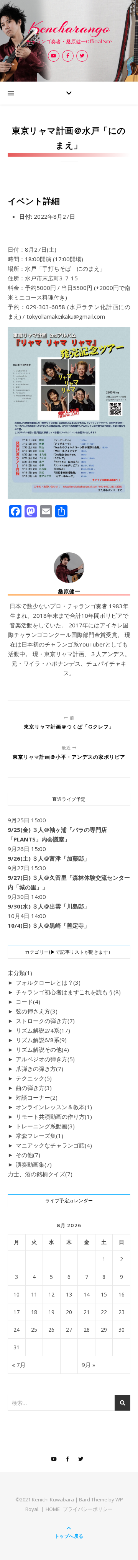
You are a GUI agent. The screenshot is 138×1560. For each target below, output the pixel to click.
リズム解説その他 (42, 1049)
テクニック (34, 1078)
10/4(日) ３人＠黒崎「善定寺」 (49, 925)
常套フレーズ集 (39, 1135)
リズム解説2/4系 (43, 1030)
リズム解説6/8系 (41, 1040)
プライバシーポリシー (88, 1509)
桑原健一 (69, 591)
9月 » (88, 1364)
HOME (53, 1509)
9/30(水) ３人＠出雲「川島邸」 (49, 906)
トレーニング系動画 (45, 1126)
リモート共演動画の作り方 (54, 1116)
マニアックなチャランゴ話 (54, 1145)
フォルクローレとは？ (48, 982)
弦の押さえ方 (37, 1011)
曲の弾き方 (34, 1088)
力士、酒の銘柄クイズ (40, 1174)
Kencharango (69, 27)
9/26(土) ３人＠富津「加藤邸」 (49, 858)
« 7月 (19, 1364)
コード (28, 1001)
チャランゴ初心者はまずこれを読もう (68, 992)
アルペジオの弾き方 (45, 1059)
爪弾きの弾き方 (39, 1068)
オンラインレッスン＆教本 (54, 1107)
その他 (28, 1155)
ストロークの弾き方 (45, 1021)
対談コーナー (37, 1097)
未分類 (20, 973)
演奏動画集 (34, 1164)
